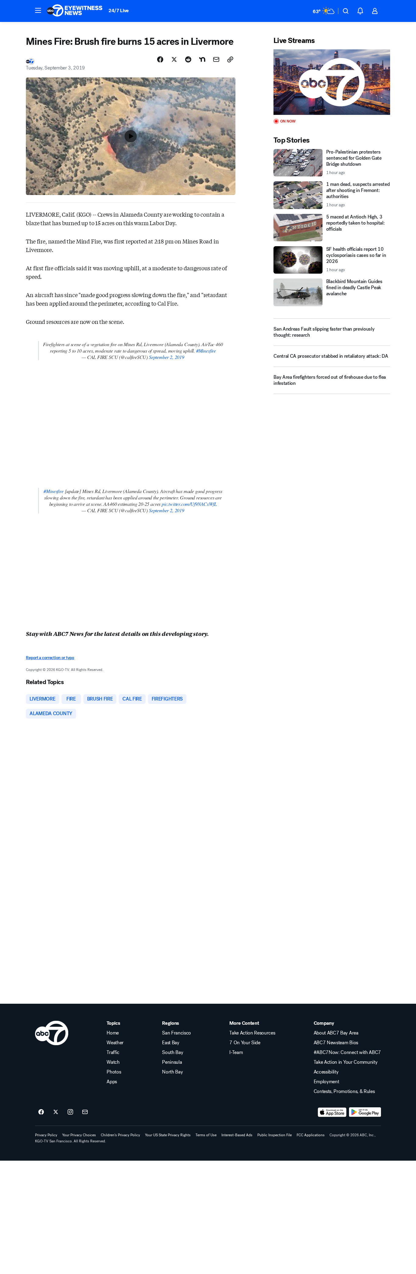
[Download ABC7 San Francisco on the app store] (332, 1112)
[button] (38, 10)
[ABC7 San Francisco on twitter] (56, 1112)
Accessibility (326, 1072)
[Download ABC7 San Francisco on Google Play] (365, 1112)
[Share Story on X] (174, 59)
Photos (114, 1072)
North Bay (172, 1072)
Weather (115, 1042)
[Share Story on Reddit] (188, 59)
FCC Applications (311, 1135)
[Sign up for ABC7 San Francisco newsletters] (85, 1112)
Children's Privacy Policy (120, 1135)
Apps (112, 1081)
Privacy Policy (46, 1135)
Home (113, 1033)
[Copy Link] (230, 59)
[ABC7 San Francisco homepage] (74, 11)
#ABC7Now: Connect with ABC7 (347, 1052)
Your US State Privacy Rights (168, 1135)
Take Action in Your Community (346, 1062)
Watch (113, 1062)
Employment (326, 1081)
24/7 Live (118, 10)
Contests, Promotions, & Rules (344, 1091)
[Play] (331, 82)
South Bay (172, 1052)
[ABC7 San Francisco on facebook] (41, 1112)
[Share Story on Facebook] (160, 59)
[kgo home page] (51, 1033)
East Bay (170, 1042)
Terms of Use (206, 1135)
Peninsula (172, 1062)
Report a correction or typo (50, 658)
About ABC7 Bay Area (336, 1033)
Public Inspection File (274, 1135)
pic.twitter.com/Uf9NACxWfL (189, 504)
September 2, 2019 (166, 357)
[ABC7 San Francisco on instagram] (70, 1112)
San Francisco (176, 1033)
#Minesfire (206, 350)
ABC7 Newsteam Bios (336, 1042)
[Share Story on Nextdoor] (202, 59)
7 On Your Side (244, 1042)
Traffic (113, 1052)
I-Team (236, 1052)
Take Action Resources (252, 1033)
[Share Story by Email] (216, 59)
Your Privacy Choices (79, 1135)
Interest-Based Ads (236, 1135)
